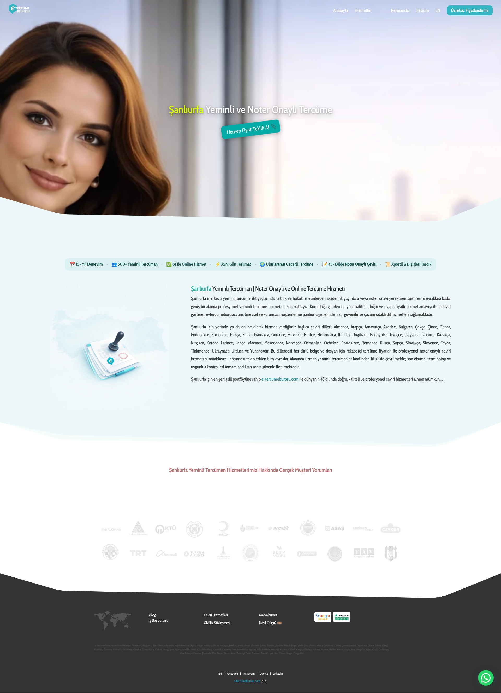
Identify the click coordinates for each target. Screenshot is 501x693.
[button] (486, 678)
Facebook (232, 673)
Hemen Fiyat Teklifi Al (248, 130)
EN (438, 11)
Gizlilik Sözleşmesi (217, 623)
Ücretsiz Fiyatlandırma (469, 10)
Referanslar (400, 11)
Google (264, 673)
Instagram (249, 673)
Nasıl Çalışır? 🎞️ (270, 623)
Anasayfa (340, 11)
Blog (152, 614)
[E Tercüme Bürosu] (322, 621)
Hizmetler (363, 11)
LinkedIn (278, 673)
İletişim (422, 11)
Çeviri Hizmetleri (216, 615)
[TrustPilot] (341, 621)
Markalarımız (268, 615)
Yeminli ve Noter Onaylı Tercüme (250, 110)
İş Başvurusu (158, 620)
